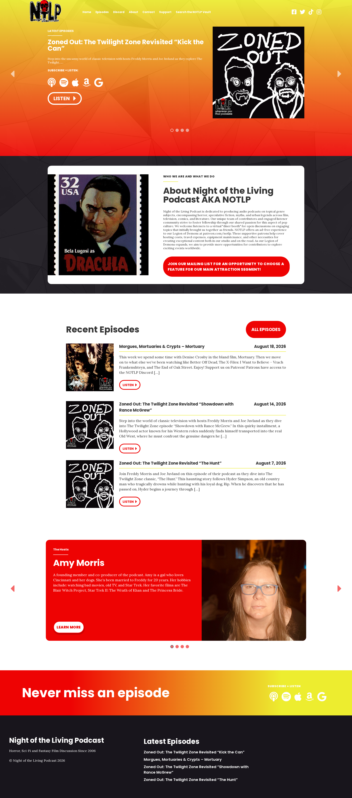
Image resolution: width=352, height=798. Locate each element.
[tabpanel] (176, 73)
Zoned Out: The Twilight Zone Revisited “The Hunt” (191, 779)
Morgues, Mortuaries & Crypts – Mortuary (183, 759)
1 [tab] (172, 130)
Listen (62, 98)
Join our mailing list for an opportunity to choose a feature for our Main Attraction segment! (226, 266)
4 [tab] (187, 130)
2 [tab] (177, 130)
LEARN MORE (69, 627)
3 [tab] (182, 130)
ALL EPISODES (265, 329)
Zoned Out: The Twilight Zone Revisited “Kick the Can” (194, 752)
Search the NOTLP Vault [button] (193, 12)
